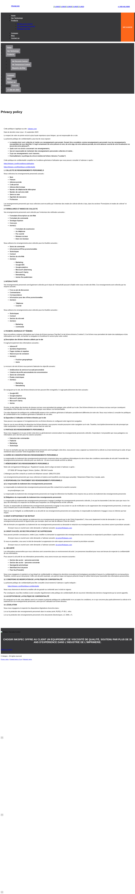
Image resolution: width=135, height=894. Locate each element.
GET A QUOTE (127, 27)
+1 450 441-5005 (124, 7)
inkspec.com (32, 129)
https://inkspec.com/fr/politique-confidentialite (19, 167)
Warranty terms (27, 659)
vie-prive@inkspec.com (64, 528)
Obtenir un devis (6, 649)
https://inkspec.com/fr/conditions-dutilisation (19, 163)
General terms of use (16, 659)
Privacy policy (5, 659)
